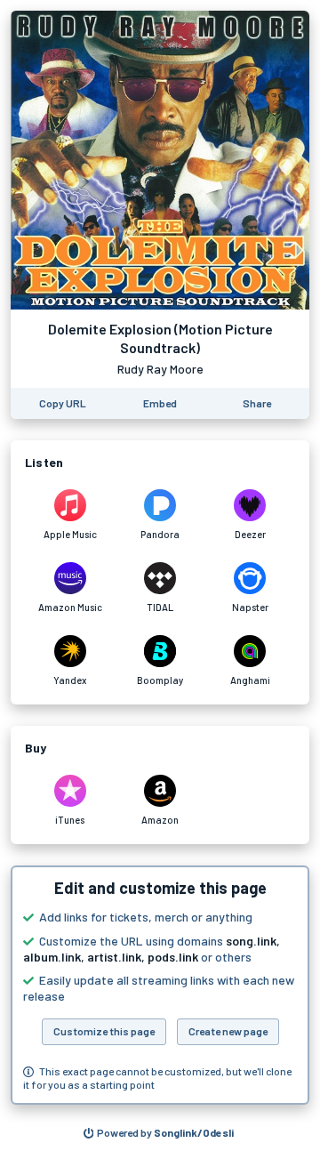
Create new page (228, 1031)
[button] (160, 985)
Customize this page (104, 1031)
